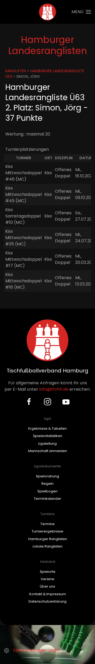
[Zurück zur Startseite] (47, 12)
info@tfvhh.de (53, 389)
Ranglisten (15, 71)
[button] (81, 12)
